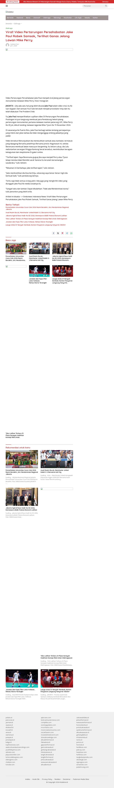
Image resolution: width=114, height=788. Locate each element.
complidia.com (46, 722)
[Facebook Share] (53, 233)
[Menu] (7, 6)
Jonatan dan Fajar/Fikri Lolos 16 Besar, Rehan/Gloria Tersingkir (29, 222)
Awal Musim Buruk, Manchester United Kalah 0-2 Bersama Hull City (30, 213)
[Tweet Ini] (58, 233)
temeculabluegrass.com (14, 757)
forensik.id (80, 745)
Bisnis (28, 18)
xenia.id (8, 732)
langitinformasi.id (47, 757)
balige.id (8, 742)
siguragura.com (82, 762)
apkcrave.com (46, 717)
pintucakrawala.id (47, 760)
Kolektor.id (64, 782)
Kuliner (95, 18)
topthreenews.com (12, 745)
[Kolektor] (10, 12)
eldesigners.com (11, 760)
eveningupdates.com (48, 725)
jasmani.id (9, 722)
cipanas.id (9, 725)
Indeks (27, 779)
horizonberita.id (82, 725)
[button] (106, 6)
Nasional (20, 18)
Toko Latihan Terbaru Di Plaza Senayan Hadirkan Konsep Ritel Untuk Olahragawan (36, 219)
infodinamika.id (81, 737)
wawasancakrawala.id (49, 762)
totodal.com (10, 765)
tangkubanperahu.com (84, 757)
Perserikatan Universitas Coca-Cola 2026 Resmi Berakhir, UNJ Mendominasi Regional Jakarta (37, 208)
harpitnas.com (81, 752)
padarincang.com (82, 767)
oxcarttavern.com (47, 732)
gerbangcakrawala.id (48, 750)
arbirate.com (10, 752)
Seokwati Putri (14, 44)
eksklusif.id (9, 727)
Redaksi (57, 779)
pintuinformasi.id (82, 720)
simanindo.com (81, 765)
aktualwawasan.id (82, 732)
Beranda (10, 18)
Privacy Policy (47, 779)
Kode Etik (36, 779)
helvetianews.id (46, 752)
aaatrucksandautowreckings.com (17, 747)
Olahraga (46, 18)
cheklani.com (10, 762)
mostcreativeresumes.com (50, 730)
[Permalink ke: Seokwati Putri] (7, 45)
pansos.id (79, 742)
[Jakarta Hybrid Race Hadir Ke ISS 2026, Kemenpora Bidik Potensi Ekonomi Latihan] (62, 248)
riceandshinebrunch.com (49, 735)
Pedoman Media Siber (81, 779)
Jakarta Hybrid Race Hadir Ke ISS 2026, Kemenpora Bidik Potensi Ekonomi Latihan (36, 216)
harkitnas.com (81, 755)
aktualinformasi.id (47, 740)
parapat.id (9, 737)
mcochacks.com (47, 727)
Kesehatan (68, 18)
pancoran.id (10, 720)
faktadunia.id (45, 742)
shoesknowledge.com (49, 737)
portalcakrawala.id (82, 727)
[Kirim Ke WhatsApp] (71, 233)
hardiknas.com (81, 747)
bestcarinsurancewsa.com (50, 720)
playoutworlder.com (13, 755)
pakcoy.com (80, 750)
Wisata (87, 18)
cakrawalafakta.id (82, 717)
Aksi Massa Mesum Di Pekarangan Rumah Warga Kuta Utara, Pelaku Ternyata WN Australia (46, 2)
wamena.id (9, 735)
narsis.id (79, 740)
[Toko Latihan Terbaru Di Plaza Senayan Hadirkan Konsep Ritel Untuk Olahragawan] (16, 348)
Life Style (78, 18)
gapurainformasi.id (47, 745)
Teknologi (57, 18)
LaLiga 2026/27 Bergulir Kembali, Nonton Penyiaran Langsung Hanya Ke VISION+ (36, 225)
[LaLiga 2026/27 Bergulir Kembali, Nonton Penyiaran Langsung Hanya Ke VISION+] (62, 271)
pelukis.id (9, 717)
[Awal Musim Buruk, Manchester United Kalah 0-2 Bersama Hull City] (39, 248)
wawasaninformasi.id (84, 722)
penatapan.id (10, 740)
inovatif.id (9, 730)
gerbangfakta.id (82, 735)
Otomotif (36, 18)
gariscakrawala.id (47, 747)
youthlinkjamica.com (13, 750)
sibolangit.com (81, 760)
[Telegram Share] (67, 233)
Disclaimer (67, 779)
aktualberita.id (46, 765)
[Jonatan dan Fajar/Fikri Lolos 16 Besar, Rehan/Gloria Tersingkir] (39, 271)
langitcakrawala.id (47, 755)
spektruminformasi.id (84, 730)
